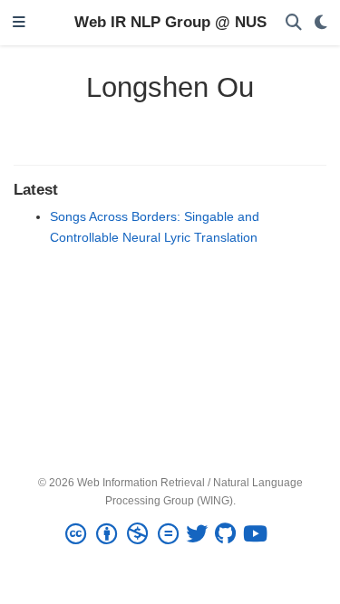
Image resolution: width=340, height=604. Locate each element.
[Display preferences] (321, 23)
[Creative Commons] (125, 534)
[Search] (294, 23)
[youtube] (259, 534)
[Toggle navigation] (19, 23)
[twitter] (200, 534)
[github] (229, 534)
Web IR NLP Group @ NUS (170, 22)
